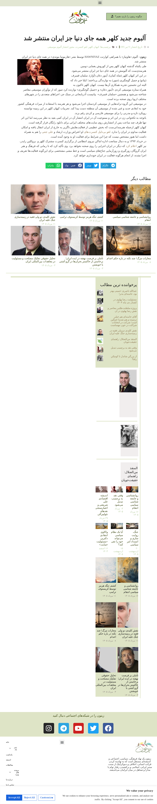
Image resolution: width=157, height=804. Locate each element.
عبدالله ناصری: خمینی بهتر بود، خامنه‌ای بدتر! (123, 292)
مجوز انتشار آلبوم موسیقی (61, 47)
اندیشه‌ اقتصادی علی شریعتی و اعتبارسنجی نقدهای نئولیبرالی (101, 505)
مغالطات (9, 765)
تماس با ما (10, 785)
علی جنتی (47, 131)
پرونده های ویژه (16, 772)
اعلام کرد (131, 146)
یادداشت (9, 755)
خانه (7, 742)
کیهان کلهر (93, 47)
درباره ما (9, 780)
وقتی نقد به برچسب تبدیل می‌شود (117, 500)
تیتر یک (15, 748)
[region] (78, 795)
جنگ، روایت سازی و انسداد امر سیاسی (132, 538)
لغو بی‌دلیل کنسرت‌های (97, 131)
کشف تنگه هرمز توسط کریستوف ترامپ (81, 216)
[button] (100, 2)
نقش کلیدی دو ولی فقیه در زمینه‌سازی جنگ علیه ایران (123, 332)
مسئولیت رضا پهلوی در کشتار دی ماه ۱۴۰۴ (125, 301)
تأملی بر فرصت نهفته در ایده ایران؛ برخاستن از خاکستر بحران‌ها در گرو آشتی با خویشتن (81, 261)
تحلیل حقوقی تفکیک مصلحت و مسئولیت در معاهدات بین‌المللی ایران (33, 260)
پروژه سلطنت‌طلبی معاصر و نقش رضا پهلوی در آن (122, 309)
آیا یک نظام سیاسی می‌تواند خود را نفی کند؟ (117, 538)
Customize (46, 797)
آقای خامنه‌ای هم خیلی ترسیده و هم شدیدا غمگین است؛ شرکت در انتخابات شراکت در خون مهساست (124, 320)
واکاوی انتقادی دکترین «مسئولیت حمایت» (102, 538)
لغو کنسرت (81, 47)
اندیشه (8, 760)
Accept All (14, 797)
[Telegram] (63, 728)
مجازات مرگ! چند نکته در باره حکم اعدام (129, 258)
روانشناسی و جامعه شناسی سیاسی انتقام (132, 501)
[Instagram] (49, 728)
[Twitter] (93, 728)
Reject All (29, 797)
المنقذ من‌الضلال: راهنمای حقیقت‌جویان (124, 340)
